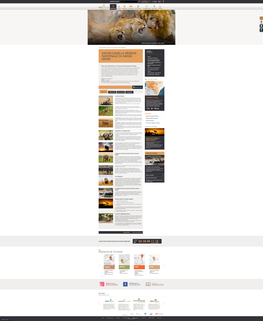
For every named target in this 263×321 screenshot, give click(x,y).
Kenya (149, 56)
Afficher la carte (138, 87)
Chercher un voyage (114, 1)
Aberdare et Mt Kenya (153, 58)
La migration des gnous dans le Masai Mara (127, 189)
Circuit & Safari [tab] (120, 92)
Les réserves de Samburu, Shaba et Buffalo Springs (154, 60)
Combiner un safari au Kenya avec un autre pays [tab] (154, 181)
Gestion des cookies (5, 319)
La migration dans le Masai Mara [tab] (153, 156)
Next (163, 266)
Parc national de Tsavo (153, 69)
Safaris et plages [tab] (150, 175)
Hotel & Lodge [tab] (112, 92)
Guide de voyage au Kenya (152, 116)
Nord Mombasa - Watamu (153, 74)
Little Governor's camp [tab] (151, 177)
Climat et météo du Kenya (152, 118)
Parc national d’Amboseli (153, 67)
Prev (99, 266)
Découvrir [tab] (103, 91)
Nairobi (149, 71)
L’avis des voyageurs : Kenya (153, 122)
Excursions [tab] (129, 92)
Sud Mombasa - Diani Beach (154, 72)
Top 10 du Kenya (150, 120)
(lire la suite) (124, 195)
